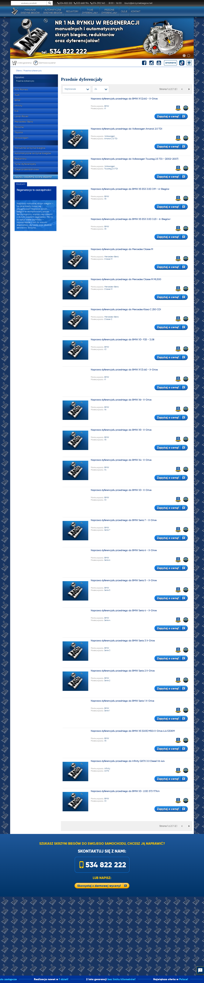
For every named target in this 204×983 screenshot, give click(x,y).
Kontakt (135, 11)
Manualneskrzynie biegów (30, 11)
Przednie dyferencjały (33, 70)
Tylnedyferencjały (90, 11)
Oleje (124, 11)
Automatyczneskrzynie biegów (52, 11)
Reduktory (72, 11)
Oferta (19, 70)
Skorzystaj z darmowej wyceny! (99, 886)
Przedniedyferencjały (109, 11)
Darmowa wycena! (47, 63)
